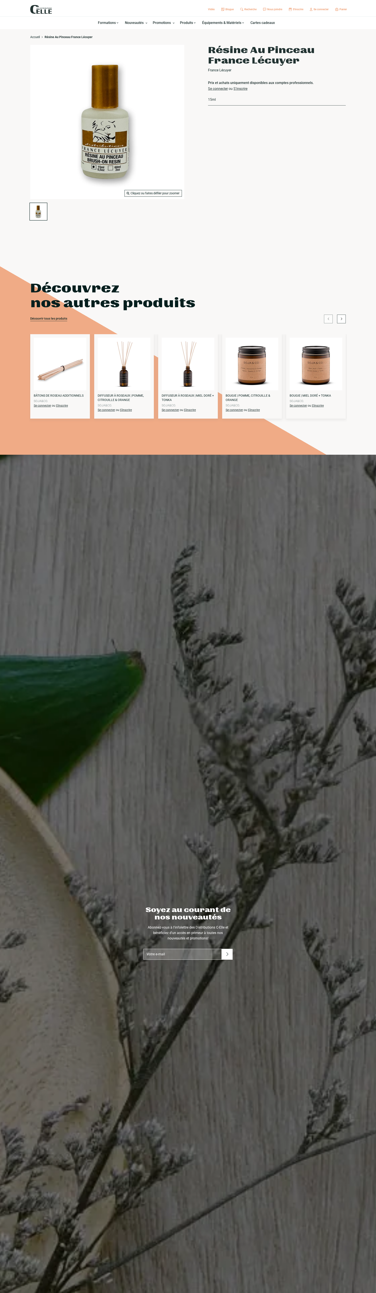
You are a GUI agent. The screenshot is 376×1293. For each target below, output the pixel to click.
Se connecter (218, 89)
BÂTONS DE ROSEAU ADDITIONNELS (59, 395)
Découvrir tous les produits (48, 318)
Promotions (162, 23)
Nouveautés (134, 23)
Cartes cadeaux (262, 23)
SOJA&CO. (41, 401)
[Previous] (328, 319)
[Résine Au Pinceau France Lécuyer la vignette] (38, 211)
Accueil (35, 37)
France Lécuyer (219, 70)
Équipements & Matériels (222, 23)
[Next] (341, 319)
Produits (187, 23)
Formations (107, 23)
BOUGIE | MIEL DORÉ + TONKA (310, 395)
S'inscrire (240, 89)
